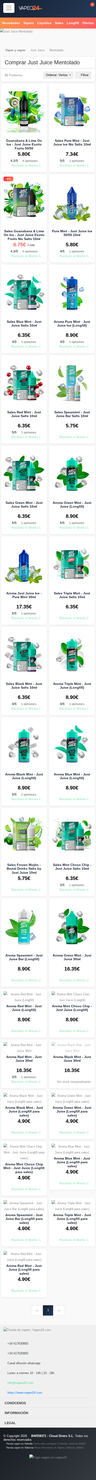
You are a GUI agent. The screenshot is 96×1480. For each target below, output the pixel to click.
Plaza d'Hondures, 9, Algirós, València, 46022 (58, 1447)
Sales (59, 23)
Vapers (28, 23)
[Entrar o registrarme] (78, 7)
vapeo (21, 50)
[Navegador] (8, 8)
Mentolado (56, 50)
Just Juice (38, 50)
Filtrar (84, 75)
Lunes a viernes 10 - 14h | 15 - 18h (30, 1373)
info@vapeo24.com (20, 1383)
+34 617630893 (17, 1343)
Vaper (9, 50)
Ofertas (88, 23)
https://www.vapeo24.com (24, 1392)
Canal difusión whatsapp (23, 1363)
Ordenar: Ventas (57, 75)
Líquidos (44, 23)
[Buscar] (68, 7)
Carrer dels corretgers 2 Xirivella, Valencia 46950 (59, 1443)
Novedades (11, 23)
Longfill (73, 23)
